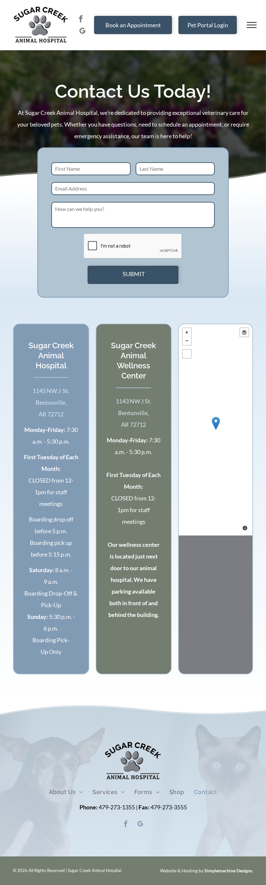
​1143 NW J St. (133, 401)
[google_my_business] (82, 32)
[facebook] (81, 20)
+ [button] (187, 332)
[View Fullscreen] (187, 354)
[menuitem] (66, 792)
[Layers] (244, 332)
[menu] (251, 25)
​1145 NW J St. (51, 390)
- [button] (187, 341)
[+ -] (215, 429)
